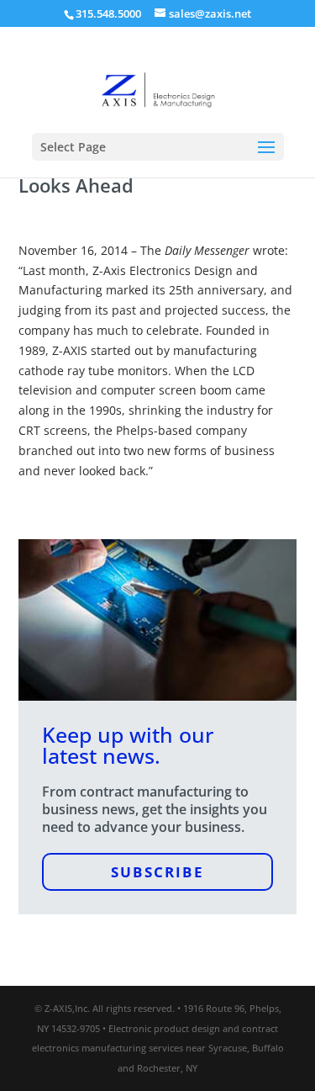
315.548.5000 (108, 13)
